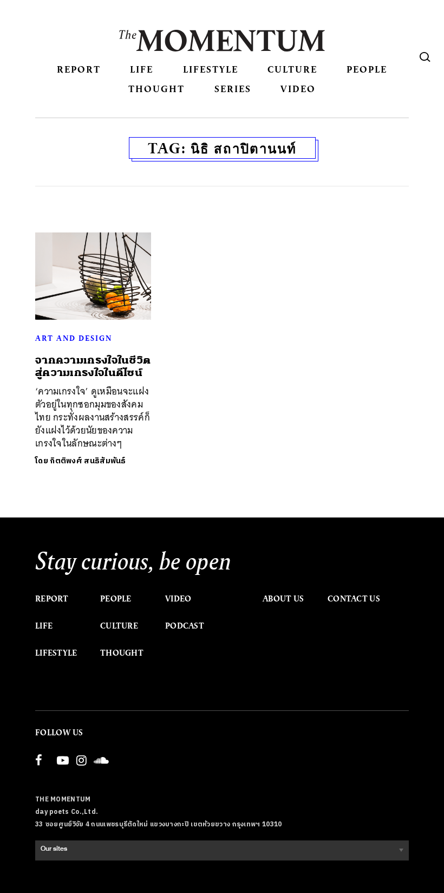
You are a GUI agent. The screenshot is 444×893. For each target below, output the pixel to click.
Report (79, 69)
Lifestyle (210, 69)
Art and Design (73, 338)
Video (298, 88)
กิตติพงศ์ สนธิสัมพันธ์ (88, 461)
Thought (156, 88)
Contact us (354, 598)
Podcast (184, 625)
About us (283, 598)
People (367, 69)
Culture (292, 69)
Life (141, 69)
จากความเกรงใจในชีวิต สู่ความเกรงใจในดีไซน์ (93, 366)
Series (232, 88)
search (425, 57)
